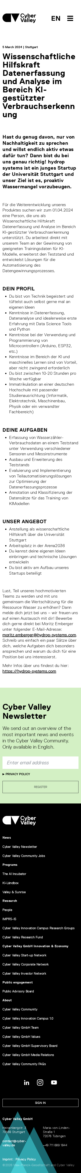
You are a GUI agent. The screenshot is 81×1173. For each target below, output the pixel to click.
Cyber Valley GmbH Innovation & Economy (35, 946)
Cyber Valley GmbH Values (21, 1036)
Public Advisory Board (18, 991)
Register (40, 787)
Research (9, 900)
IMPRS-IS (9, 919)
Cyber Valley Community (19, 1009)
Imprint (7, 1159)
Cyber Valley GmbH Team (20, 1027)
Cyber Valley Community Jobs (23, 856)
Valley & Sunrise (14, 892)
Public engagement (17, 982)
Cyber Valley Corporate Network (25, 964)
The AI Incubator (14, 874)
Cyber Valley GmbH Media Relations (28, 1055)
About (7, 1000)
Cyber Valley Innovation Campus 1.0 (27, 1018)
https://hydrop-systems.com (29, 671)
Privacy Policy (17, 774)
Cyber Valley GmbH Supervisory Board (30, 1045)
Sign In (40, 1102)
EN (56, 18)
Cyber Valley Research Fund (22, 937)
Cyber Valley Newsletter (19, 846)
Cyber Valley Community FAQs (24, 1064)
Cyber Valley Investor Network (24, 973)
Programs (10, 864)
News (6, 837)
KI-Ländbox (10, 883)
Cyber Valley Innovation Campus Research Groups (38, 928)
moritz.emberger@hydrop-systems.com (39, 635)
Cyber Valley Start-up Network (24, 955)
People (7, 910)
